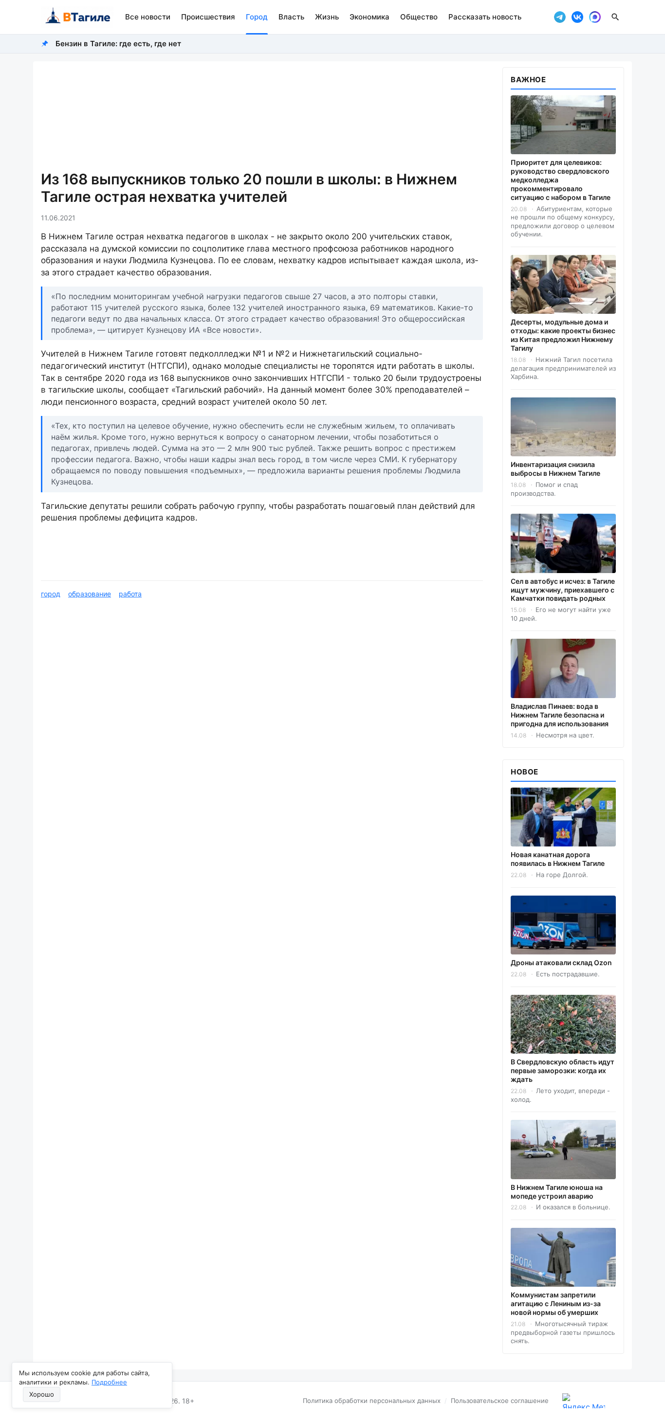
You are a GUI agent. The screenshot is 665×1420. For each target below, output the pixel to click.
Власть (291, 16)
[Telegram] (560, 17)
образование (89, 594)
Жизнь (327, 16)
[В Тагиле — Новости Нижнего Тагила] (77, 17)
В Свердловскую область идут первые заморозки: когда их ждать (562, 1070)
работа (130, 594)
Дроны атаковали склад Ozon (561, 962)
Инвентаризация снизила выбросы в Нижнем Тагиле (555, 468)
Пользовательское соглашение (500, 1400)
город (50, 594)
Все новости (147, 16)
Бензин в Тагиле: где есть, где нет (118, 43)
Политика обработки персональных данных (372, 1400)
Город (257, 16)
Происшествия (208, 16)
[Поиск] (615, 17)
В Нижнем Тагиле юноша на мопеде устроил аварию (557, 1191)
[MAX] (595, 17)
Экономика (369, 16)
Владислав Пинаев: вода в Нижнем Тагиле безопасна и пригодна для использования (560, 715)
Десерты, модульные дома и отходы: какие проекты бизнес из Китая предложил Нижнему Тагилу (563, 335)
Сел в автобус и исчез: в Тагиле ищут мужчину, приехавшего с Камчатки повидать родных (563, 590)
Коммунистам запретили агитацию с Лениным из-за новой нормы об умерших (556, 1303)
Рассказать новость (484, 16)
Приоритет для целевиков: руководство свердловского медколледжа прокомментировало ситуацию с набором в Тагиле (560, 179)
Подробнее (109, 1382)
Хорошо (41, 1394)
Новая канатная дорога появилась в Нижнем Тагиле (558, 858)
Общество (419, 16)
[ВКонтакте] (577, 17)
